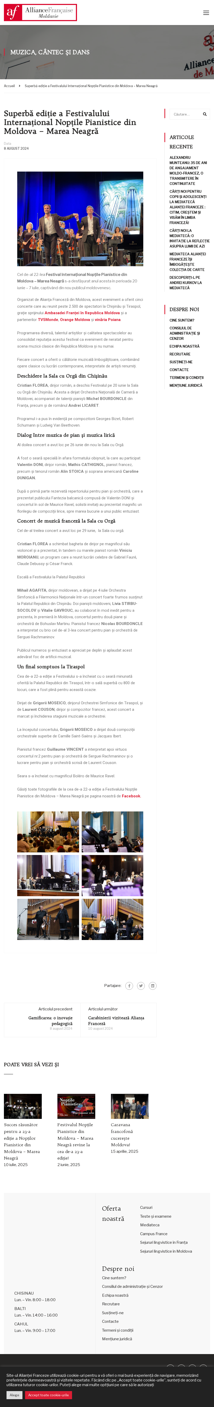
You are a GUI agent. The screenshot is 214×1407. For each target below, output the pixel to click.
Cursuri (146, 1207)
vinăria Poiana (108, 319)
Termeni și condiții (187, 377)
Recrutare (180, 354)
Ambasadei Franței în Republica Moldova (82, 313)
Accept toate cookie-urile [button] (48, 1395)
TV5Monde (48, 319)
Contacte (179, 370)
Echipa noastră (185, 346)
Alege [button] (14, 1395)
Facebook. (131, 796)
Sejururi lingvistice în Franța (164, 1242)
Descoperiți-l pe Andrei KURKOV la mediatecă (186, 282)
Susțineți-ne (181, 362)
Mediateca (149, 1225)
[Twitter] (141, 986)
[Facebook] (129, 986)
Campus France (154, 1234)
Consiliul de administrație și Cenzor (185, 333)
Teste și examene (155, 1216)
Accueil (9, 86)
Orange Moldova (75, 319)
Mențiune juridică (186, 385)
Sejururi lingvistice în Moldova (166, 1251)
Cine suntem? (182, 320)
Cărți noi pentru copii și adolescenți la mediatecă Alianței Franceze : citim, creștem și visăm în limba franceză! (188, 207)
